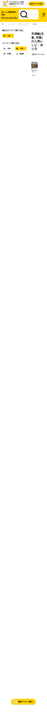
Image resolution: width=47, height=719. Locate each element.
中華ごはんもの (24, 24)
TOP (2, 24)
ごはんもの (11, 24)
